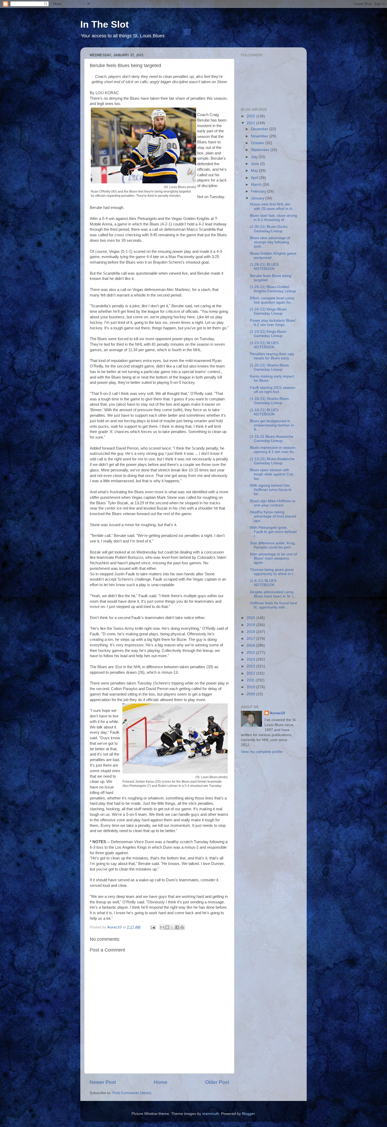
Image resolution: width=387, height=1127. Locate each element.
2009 (251, 694)
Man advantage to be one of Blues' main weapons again (273, 558)
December (260, 129)
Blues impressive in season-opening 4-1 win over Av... (273, 450)
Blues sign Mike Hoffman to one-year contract (272, 503)
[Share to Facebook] (177, 927)
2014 (251, 659)
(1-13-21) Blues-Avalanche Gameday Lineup (272, 461)
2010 (251, 687)
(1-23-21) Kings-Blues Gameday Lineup (268, 334)
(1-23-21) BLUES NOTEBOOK (264, 345)
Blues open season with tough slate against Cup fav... (271, 474)
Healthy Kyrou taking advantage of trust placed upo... (273, 516)
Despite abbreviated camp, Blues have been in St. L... (273, 594)
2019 (251, 625)
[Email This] (162, 927)
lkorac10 (277, 713)
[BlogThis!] (167, 927)
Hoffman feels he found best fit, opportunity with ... (273, 605)
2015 (251, 653)
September (260, 150)
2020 (251, 618)
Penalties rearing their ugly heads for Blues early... (272, 356)
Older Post (217, 1082)
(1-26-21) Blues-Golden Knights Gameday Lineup (273, 289)
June (255, 164)
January (258, 198)
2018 (251, 632)
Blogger (248, 1114)
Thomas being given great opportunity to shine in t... (273, 572)
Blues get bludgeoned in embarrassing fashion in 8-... (272, 425)
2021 (251, 123)
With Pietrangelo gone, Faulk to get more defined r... (273, 532)
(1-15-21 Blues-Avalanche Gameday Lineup (271, 439)
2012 (251, 673)
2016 (251, 645)
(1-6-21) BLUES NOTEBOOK (263, 583)
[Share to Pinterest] (182, 927)
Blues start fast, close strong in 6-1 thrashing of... (273, 218)
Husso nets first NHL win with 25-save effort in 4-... (273, 206)
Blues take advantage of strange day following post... (270, 242)
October (258, 143)
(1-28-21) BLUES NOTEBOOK (264, 267)
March (256, 185)
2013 (251, 666)
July (255, 157)
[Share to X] (172, 927)
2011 (251, 680)
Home (160, 1082)
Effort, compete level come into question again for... (272, 300)
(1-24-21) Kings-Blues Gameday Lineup (268, 311)
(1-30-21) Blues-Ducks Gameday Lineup (268, 229)
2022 (251, 116)
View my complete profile (261, 752)
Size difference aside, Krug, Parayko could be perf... (273, 545)
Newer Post (103, 1082)
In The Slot (104, 24)
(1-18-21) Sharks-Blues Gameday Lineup (269, 401)
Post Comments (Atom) (131, 1093)
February (259, 191)
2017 (251, 639)
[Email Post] (152, 927)
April (255, 178)
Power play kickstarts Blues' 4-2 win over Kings (273, 323)
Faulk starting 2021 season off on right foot (272, 390)
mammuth (210, 1114)
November (260, 136)
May (255, 171)
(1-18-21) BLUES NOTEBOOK (264, 412)
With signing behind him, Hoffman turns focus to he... (271, 490)
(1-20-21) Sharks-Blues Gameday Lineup (269, 367)
